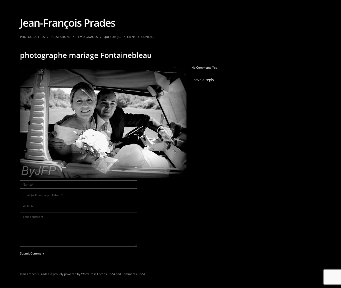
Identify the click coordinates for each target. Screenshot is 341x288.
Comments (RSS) (133, 274)
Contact (148, 36)
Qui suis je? (112, 36)
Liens (131, 36)
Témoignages (87, 36)
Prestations (60, 36)
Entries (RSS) (106, 274)
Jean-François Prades (67, 22)
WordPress (88, 274)
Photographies (32, 36)
